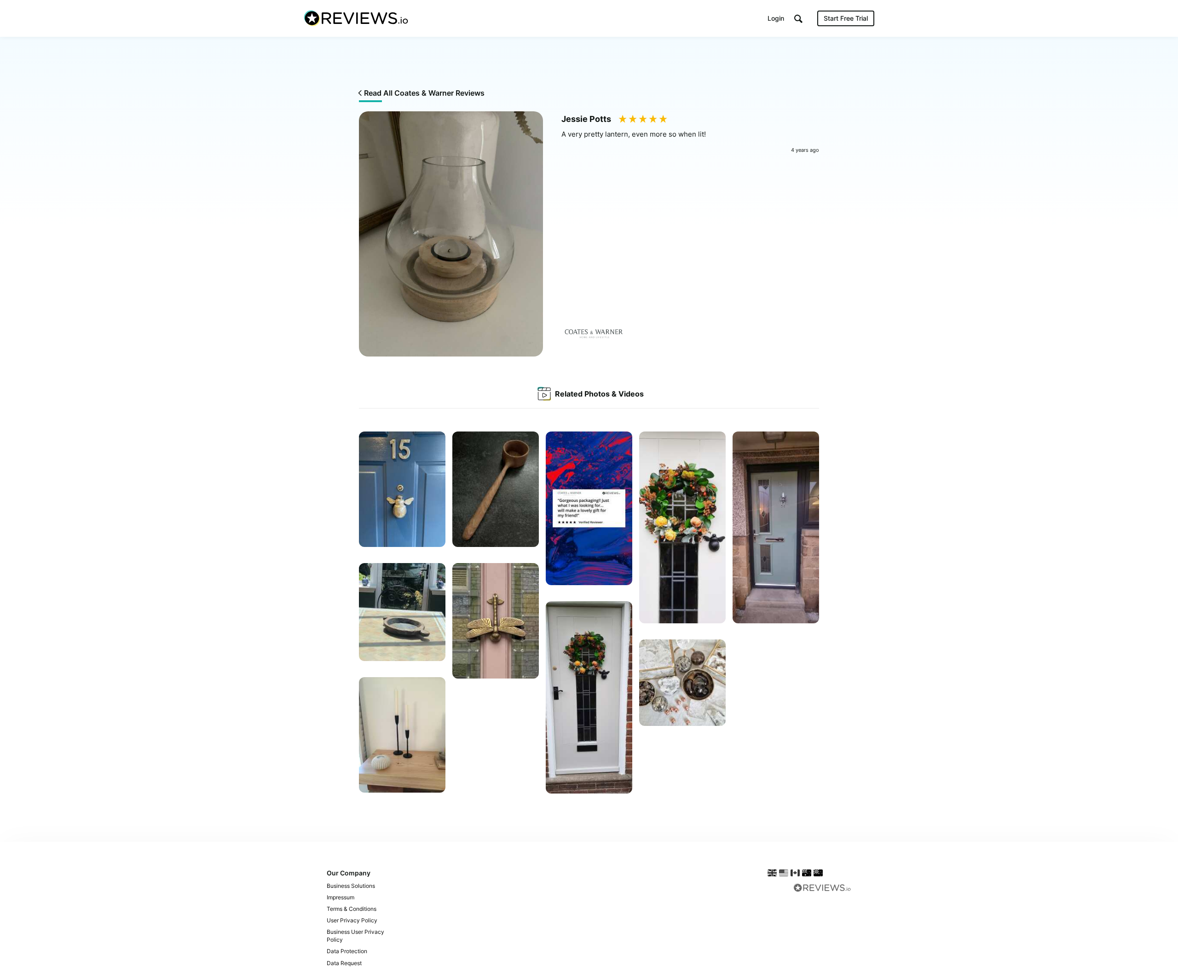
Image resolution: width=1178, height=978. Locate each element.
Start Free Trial (846, 18)
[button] (798, 18)
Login (776, 18)
